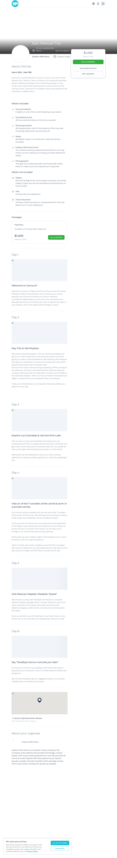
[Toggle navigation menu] (103, 3)
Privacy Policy (32, 851)
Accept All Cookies (60, 843)
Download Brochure (88, 68)
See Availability (88, 62)
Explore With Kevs (30, 742)
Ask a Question (88, 74)
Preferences (60, 848)
